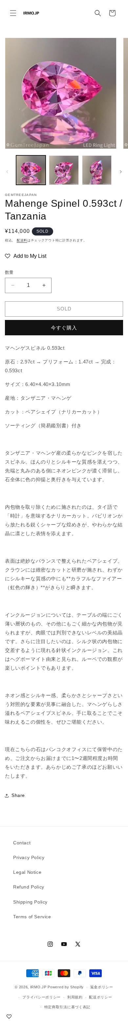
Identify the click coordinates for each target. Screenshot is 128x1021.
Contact (22, 842)
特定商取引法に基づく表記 (67, 1007)
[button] (13, 13)
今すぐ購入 (64, 327)
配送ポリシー (100, 997)
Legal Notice (27, 872)
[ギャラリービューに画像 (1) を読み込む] (31, 170)
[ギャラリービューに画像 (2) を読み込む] (63, 170)
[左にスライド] (7, 172)
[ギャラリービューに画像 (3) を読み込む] (97, 170)
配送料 (22, 240)
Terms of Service (32, 916)
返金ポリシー (101, 987)
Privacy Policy (28, 857)
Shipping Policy (30, 902)
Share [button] (18, 795)
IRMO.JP (38, 987)
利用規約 (75, 997)
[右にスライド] (121, 172)
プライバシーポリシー (41, 997)
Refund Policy (28, 886)
